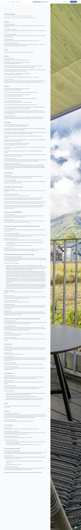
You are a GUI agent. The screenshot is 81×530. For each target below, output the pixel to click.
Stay (8, 1)
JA (66, 1)
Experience (13, 1)
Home (5, 9)
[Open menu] (5, 2)
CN (67, 1)
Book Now (73, 1)
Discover (17, 1)
